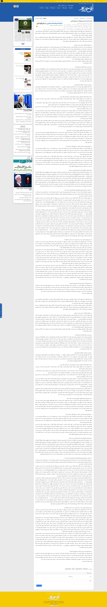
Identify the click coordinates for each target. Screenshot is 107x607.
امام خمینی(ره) (78, 569)
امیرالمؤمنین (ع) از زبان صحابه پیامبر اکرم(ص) (23, 119)
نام (90, 576)
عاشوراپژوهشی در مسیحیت (21, 53)
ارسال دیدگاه (39, 585)
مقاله (61, 1)
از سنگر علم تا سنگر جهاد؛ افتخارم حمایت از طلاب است (22, 153)
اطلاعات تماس (1, 313)
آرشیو (1, 305)
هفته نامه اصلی (92, 1)
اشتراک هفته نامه (22, 1)
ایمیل (90, 580)
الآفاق (88, 1)
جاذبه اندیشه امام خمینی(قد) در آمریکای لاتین (22, 136)
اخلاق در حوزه (74, 1)
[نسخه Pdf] (38, 18)
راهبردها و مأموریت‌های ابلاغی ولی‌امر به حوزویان (23, 147)
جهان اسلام (85, 569)
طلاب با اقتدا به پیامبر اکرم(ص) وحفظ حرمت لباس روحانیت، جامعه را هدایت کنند (22, 129)
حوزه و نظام (64, 8)
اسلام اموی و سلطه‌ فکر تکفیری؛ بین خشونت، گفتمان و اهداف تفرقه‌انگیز (22, 139)
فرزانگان (64, 1)
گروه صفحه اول (82, 18)
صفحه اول (71, 8)
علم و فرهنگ (53, 8)
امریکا (73, 569)
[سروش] (17, 6)
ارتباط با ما (10, 1)
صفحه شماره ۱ (76, 18)
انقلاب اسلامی (68, 569)
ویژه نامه (84, 1)
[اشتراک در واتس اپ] (42, 18)
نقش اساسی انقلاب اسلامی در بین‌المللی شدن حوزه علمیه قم (22, 144)
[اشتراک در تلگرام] (45, 18)
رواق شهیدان (69, 1)
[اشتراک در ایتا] (40, 18)
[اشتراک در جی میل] (44, 18)
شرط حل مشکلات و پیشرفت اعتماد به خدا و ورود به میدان (22, 134)
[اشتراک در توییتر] (43, 18)
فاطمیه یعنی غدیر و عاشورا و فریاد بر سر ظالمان (23, 121)
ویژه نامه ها (23, 49)
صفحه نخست (28, 1)
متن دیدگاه (71, 576)
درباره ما (1, 308)
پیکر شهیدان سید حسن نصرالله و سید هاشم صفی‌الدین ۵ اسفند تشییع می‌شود (23, 150)
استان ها (79, 1)
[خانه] (1, 317)
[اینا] (14, 6)
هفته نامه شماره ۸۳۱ (89, 18)
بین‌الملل (47, 8)
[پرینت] (37, 18)
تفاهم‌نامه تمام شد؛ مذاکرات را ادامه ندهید (24, 189)
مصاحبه (57, 1)
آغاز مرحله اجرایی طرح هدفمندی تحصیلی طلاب (23, 192)
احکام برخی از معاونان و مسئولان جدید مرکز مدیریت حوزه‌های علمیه (23, 132)
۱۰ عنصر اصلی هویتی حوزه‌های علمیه (25, 197)
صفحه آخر (42, 8)
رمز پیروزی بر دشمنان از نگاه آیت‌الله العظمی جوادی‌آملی (24, 109)
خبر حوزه (58, 8)
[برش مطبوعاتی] (35, 18)
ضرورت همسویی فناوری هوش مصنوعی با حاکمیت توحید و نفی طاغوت (23, 142)
